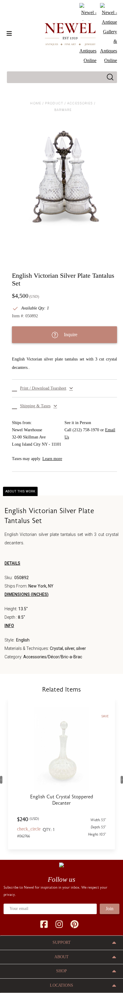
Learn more (52, 458)
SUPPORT (62, 942)
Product (54, 103)
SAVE (105, 716)
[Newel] (61, 864)
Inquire (70, 334)
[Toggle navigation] (9, 34)
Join (109, 908)
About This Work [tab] (20, 491)
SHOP (61, 971)
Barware (63, 110)
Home (35, 103)
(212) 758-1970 (86, 430)
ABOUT (61, 957)
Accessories (80, 103)
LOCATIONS (61, 985)
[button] (64, 388)
